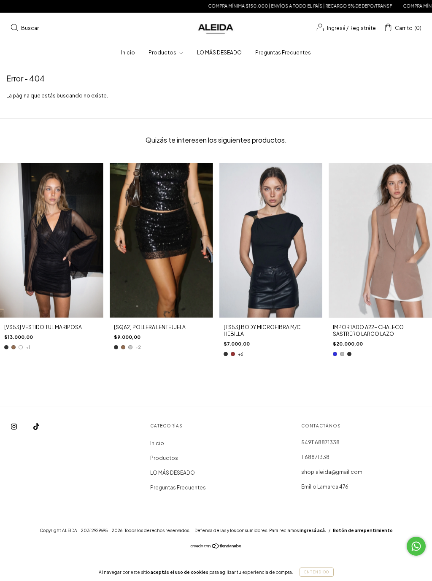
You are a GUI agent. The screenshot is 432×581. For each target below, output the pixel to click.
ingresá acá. (313, 530)
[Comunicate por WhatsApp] (416, 546)
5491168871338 (320, 442)
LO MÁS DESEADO (219, 52)
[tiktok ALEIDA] (36, 427)
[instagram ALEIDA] (14, 427)
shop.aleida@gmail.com (331, 472)
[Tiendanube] (216, 547)
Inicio (128, 52)
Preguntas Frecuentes (283, 52)
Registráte (362, 28)
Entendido (316, 572)
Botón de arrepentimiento (363, 530)
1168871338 (315, 457)
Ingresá (336, 28)
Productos (162, 52)
